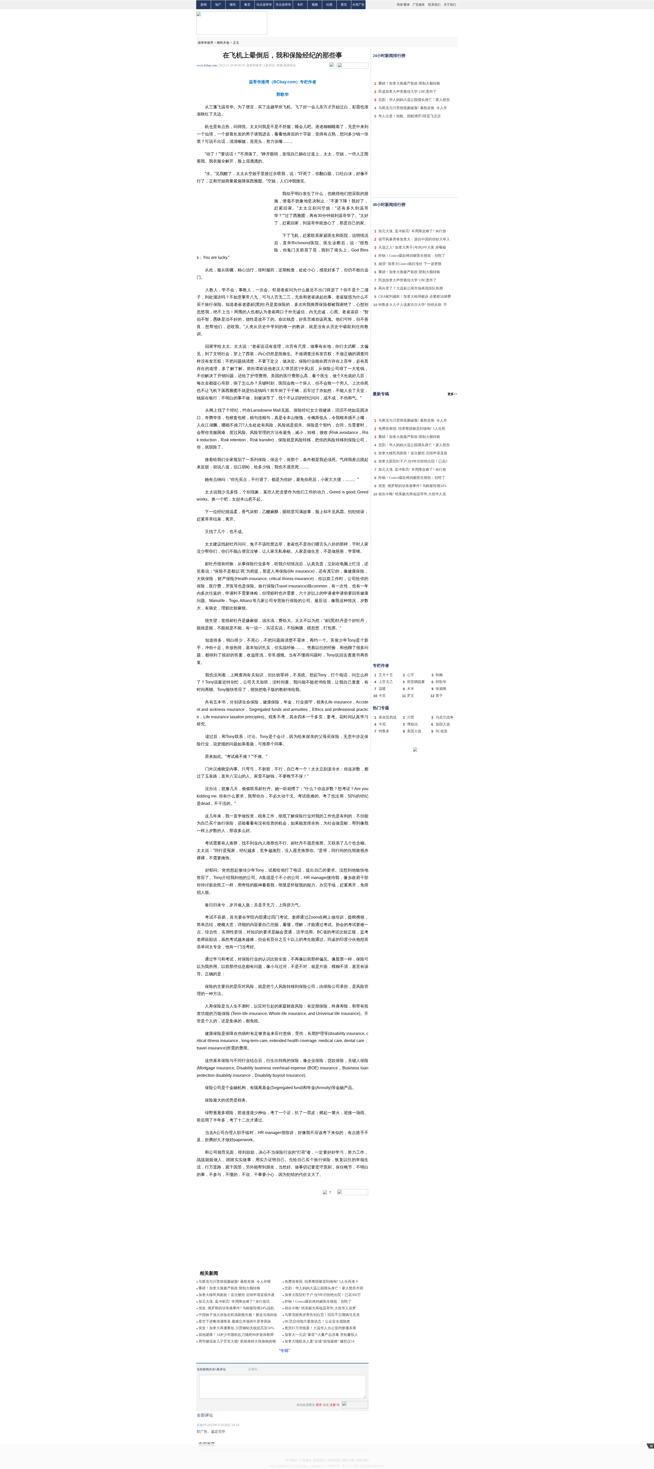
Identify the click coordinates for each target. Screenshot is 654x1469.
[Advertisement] (415, 68)
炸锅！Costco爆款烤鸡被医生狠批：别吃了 (318, 1301)
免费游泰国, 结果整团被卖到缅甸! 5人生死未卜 (322, 1281)
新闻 (204, 4)
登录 (319, 1405)
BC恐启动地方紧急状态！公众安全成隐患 (317, 1321)
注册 (333, 1405)
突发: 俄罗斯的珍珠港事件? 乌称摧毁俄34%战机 (236, 1308)
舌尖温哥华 (283, 4)
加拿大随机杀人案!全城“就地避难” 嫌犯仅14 (319, 1341)
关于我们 (450, 4)
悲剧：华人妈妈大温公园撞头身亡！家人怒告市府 (324, 1288)
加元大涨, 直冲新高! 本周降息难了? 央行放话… (235, 1301)
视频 (315, 4)
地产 (218, 4)
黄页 (344, 4)
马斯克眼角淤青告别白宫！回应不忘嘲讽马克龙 (322, 1315)
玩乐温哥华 (264, 4)
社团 (329, 4)
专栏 (300, 4)
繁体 (407, 4)
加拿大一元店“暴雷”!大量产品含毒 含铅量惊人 (321, 1335)
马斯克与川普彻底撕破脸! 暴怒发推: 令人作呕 (234, 1281)
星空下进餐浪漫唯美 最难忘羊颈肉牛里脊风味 (234, 1321)
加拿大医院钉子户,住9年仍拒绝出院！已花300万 (323, 1295)
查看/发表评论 (286, 65)
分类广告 (358, 4)
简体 (400, 4)
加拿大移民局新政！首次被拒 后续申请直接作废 (236, 1295)
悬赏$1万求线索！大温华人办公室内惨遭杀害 (320, 1328)
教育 (247, 4)
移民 (233, 4)
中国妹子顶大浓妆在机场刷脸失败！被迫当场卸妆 (237, 1315)
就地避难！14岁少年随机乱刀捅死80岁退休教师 (236, 1335)
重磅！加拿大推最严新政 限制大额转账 (229, 1288)
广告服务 (419, 4)
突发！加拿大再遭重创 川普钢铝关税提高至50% (236, 1328)
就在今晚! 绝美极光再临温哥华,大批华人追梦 (320, 1308)
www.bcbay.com (207, 65)
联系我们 (434, 4)
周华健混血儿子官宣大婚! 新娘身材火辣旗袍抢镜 (237, 1341)
